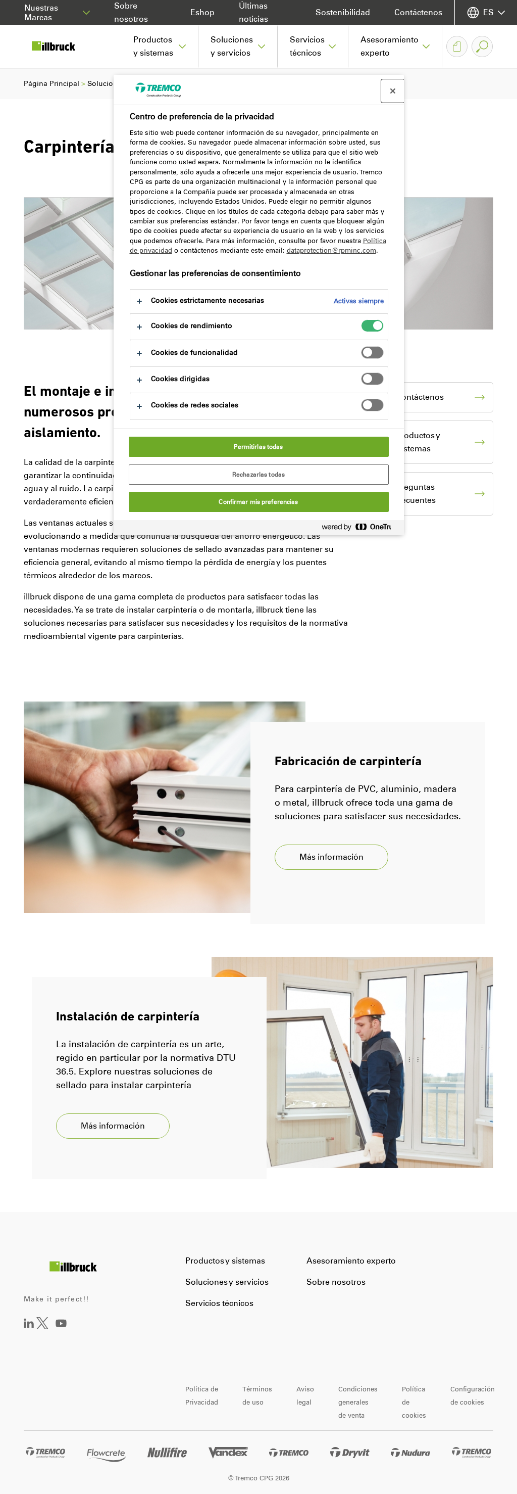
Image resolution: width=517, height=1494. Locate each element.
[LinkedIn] (29, 1325)
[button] (159, 46)
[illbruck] (60, 46)
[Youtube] (61, 1330)
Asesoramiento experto (351, 1261)
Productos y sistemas (225, 1261)
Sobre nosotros (131, 12)
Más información (331, 857)
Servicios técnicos (219, 1303)
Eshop (202, 12)
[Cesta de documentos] (457, 46)
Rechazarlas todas (258, 474)
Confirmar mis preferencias (258, 501)
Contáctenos (418, 12)
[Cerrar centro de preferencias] (393, 91)
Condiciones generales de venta (358, 1402)
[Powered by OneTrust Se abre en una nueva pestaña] (360, 529)
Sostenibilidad (343, 12)
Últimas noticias (253, 12)
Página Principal (51, 83)
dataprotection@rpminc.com (331, 250)
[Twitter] (42, 1326)
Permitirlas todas (258, 446)
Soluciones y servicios (227, 1282)
